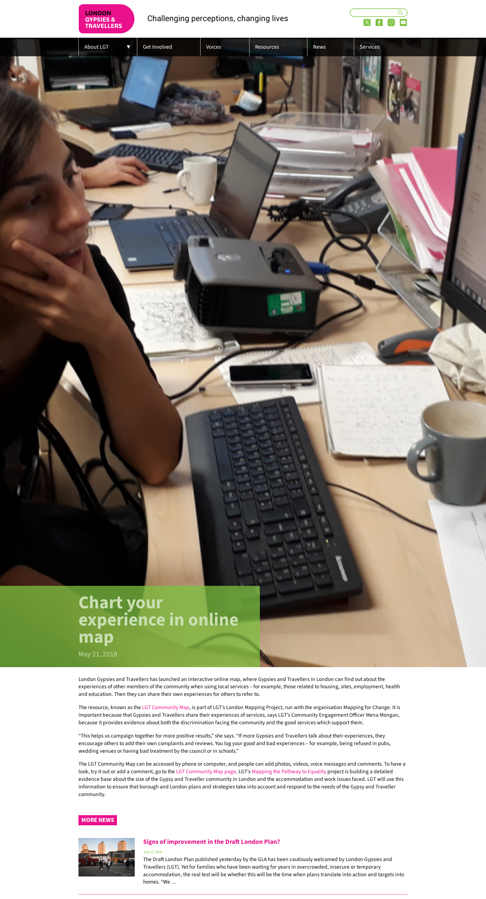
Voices (213, 47)
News (319, 47)
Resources (267, 47)
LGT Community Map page (206, 771)
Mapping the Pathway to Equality (289, 771)
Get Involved (157, 47)
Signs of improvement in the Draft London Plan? (211, 841)
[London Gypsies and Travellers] (106, 18)
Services (369, 47)
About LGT (96, 47)
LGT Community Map (165, 707)
